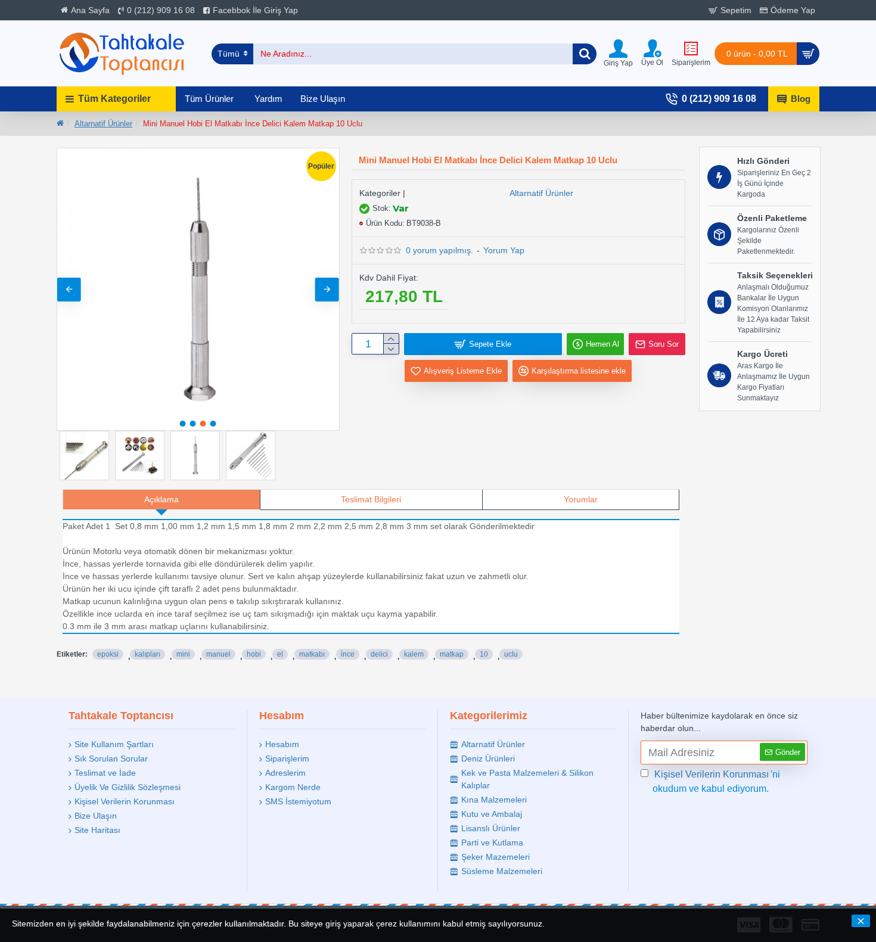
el (280, 654)
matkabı (312, 654)
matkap (452, 654)
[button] (69, 289)
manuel (218, 654)
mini (183, 654)
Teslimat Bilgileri (371, 499)
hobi (254, 654)
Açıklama (161, 499)
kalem (414, 654)
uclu (511, 654)
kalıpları (147, 654)
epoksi (108, 654)
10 (484, 654)
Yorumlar (581, 499)
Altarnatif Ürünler (103, 123)
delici (379, 654)
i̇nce (348, 654)
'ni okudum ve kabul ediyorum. (716, 781)
